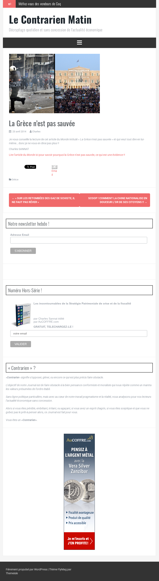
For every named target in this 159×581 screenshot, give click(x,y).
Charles (36, 131)
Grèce (15, 179)
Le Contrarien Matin (50, 19)
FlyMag (62, 569)
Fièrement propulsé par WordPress (27, 569)
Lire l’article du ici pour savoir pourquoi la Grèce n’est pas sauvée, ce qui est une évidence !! (67, 154)
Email (54, 172)
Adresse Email (19, 234)
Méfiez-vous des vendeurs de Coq (40, 3)
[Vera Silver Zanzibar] (79, 492)
